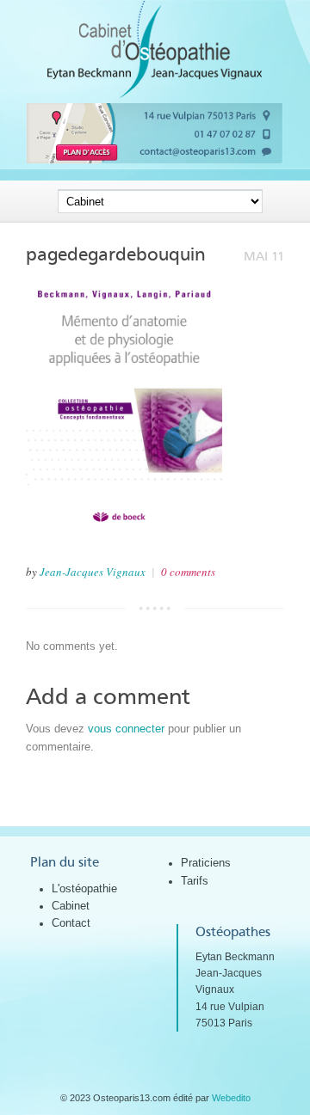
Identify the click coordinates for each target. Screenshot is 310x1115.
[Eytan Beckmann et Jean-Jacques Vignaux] (155, 94)
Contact (71, 922)
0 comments (188, 571)
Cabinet (71, 905)
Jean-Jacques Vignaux (93, 571)
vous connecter (126, 728)
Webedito (231, 1098)
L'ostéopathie (84, 888)
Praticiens (206, 862)
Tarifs (194, 880)
